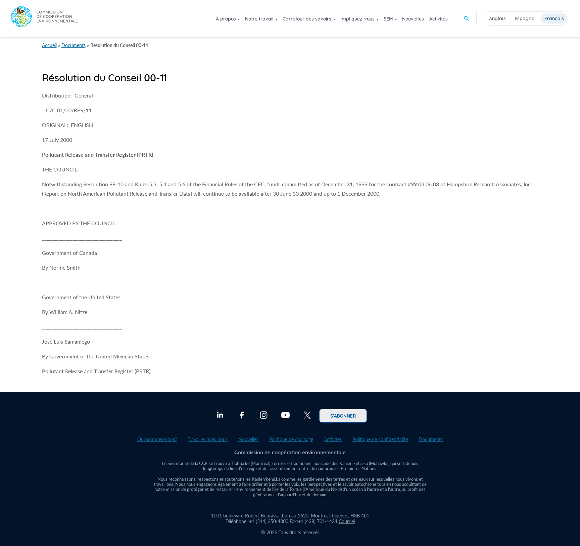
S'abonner (343, 415)
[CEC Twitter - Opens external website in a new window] (307, 416)
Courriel (347, 521)
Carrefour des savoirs (307, 19)
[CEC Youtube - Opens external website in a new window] (285, 416)
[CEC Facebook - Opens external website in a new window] (242, 416)
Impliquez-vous (357, 19)
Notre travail (259, 19)
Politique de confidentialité (380, 439)
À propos (226, 19)
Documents (73, 45)
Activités (438, 19)
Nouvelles (413, 19)
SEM (388, 19)
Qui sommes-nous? (157, 439)
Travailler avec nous (208, 439)
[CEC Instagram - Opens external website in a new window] (264, 416)
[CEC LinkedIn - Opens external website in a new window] (220, 416)
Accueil (49, 45)
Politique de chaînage (291, 439)
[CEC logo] (44, 18)
